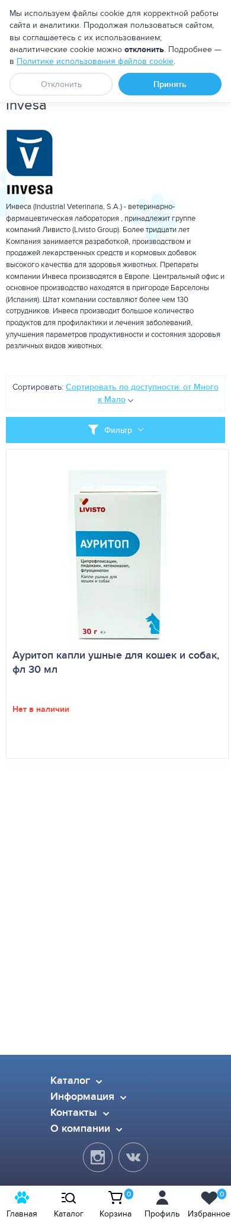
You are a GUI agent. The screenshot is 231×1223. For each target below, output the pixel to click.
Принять (170, 84)
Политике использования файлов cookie (95, 61)
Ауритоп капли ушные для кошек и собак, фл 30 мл (115, 662)
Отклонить (61, 84)
